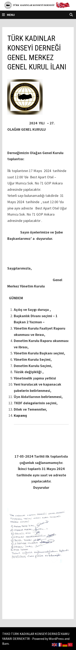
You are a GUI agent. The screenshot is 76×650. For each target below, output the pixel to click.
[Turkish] (70, 644)
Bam (5, 643)
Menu (11, 15)
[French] (59, 644)
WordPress (56, 639)
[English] (54, 644)
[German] (65, 644)
